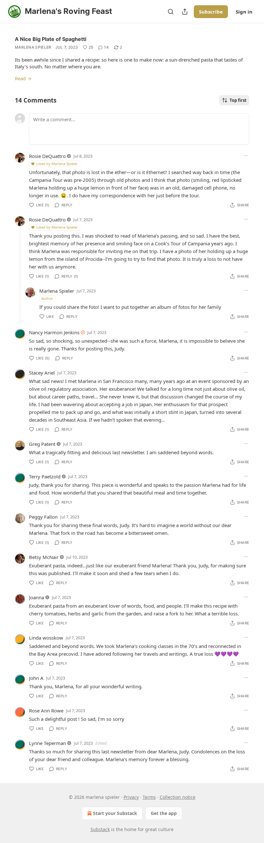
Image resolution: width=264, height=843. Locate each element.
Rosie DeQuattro (47, 156)
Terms (149, 797)
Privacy (131, 797)
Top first (238, 100)
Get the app (164, 813)
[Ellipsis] (246, 156)
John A (36, 678)
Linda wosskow (46, 637)
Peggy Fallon (43, 517)
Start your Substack (115, 813)
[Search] (170, 11)
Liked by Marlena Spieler (57, 163)
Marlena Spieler (33, 47)
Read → (23, 78)
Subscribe (211, 11)
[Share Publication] (184, 11)
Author (47, 298)
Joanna (36, 597)
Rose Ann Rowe (46, 710)
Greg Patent (42, 444)
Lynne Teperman (47, 743)
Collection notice (177, 797)
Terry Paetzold (45, 476)
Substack (100, 829)
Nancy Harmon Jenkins (54, 332)
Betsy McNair (44, 557)
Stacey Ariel (42, 372)
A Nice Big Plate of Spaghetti (50, 39)
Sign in (244, 11)
